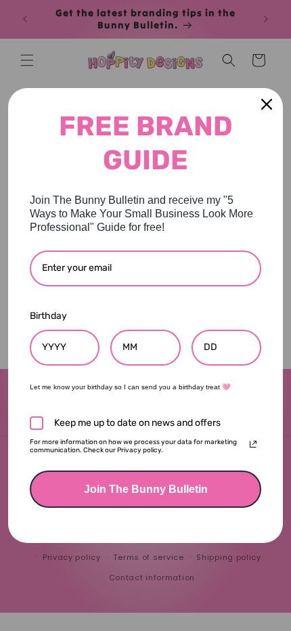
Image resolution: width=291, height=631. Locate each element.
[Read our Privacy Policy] (253, 444)
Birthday (48, 316)
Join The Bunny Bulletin (146, 489)
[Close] (266, 104)
